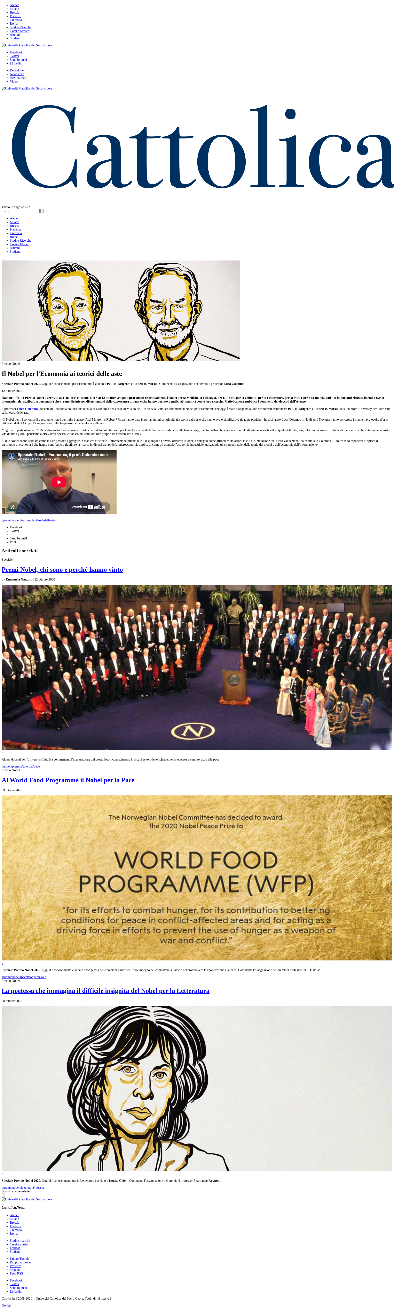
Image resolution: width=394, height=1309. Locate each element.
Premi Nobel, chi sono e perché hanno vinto (62, 569)
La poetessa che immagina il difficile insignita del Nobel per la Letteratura (106, 990)
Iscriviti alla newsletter (16, 1191)
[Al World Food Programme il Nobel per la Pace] (197, 959)
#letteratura (26, 1187)
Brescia (14, 12)
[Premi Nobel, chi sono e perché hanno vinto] (197, 748)
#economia (27, 520)
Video (14, 81)
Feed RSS (16, 1273)
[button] (3, 259)
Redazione (17, 70)
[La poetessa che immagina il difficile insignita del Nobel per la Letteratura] (197, 1170)
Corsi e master (19, 1244)
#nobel (6, 766)
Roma (14, 23)
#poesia (39, 1187)
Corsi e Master (19, 31)
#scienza (26, 766)
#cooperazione (36, 977)
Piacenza (15, 16)
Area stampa (18, 77)
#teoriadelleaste (45, 520)
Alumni (15, 34)
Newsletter (17, 74)
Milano (14, 8)
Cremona (16, 20)
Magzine (15, 1269)
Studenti (15, 38)
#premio (15, 766)
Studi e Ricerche (20, 27)
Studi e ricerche (20, 1240)
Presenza (15, 1266)
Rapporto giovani (21, 1262)
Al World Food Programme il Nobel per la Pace (68, 780)
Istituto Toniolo (20, 1258)
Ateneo (14, 5)
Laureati (15, 1248)
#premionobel (10, 520)
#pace (36, 766)
